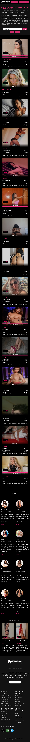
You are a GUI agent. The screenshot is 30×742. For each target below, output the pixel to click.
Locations (15, 2)
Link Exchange (19, 721)
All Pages (18, 722)
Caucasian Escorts (6, 705)
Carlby (3, 721)
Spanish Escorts (5, 695)
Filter (27, 2)
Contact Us (15, 682)
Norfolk (17, 699)
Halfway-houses (5, 719)
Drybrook (4, 711)
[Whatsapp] (7, 730)
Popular (17, 32)
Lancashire (18, 697)
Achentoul (4, 713)
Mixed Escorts (5, 703)
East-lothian (19, 695)
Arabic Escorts (5, 701)
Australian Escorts (6, 697)
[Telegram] (12, 730)
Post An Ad (21, 2)
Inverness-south (20, 703)
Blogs (17, 715)
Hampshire (18, 705)
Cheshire (17, 701)
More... (3, 524)
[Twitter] (3, 730)
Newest (12, 32)
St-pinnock (4, 717)
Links (16, 719)
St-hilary (3, 715)
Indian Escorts (5, 699)
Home (17, 713)
